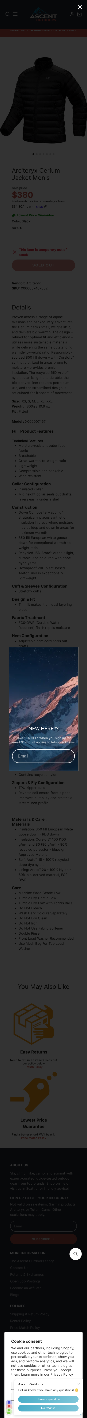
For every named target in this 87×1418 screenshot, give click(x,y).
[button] (75, 1254)
